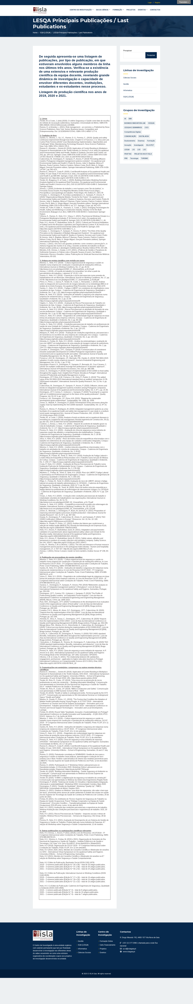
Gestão (126, 84)
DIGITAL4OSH (144, 136)
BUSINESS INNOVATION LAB (134, 123)
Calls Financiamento (107, 945)
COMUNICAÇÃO (130, 136)
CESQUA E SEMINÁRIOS (133, 127)
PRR (125, 158)
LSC (144, 150)
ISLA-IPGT (150, 145)
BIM (130, 119)
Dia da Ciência (102, 10)
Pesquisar (127, 51)
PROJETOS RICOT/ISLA (143, 154)
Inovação (127, 145)
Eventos (142, 10)
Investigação (138, 145)
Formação (117, 10)
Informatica (127, 90)
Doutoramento (129, 141)
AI (125, 119)
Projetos (130, 10)
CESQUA (151, 123)
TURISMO (144, 158)
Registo (157, 2)
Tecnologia (134, 158)
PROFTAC (128, 154)
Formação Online (106, 941)
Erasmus (141, 141)
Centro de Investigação (81, 10)
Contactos (155, 10)
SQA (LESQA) (128, 97)
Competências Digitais (132, 132)
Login (150, 2)
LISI (138, 150)
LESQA (126, 150)
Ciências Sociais (129, 78)
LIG (133, 150)
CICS (146, 127)
